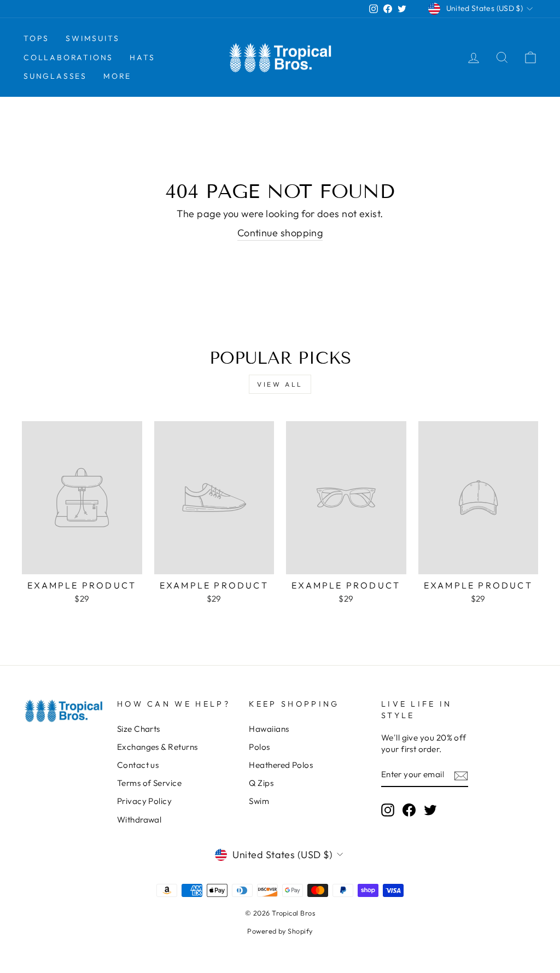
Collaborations (68, 57)
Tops (36, 38)
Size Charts (138, 729)
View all (280, 384)
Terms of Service (149, 783)
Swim (259, 801)
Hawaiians (269, 729)
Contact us (138, 765)
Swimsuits (92, 38)
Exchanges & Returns (157, 747)
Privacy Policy (144, 801)
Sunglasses (55, 76)
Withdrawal (139, 819)
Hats (142, 57)
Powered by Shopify (279, 931)
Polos (259, 747)
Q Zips (261, 783)
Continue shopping (280, 232)
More (117, 76)
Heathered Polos (281, 765)
